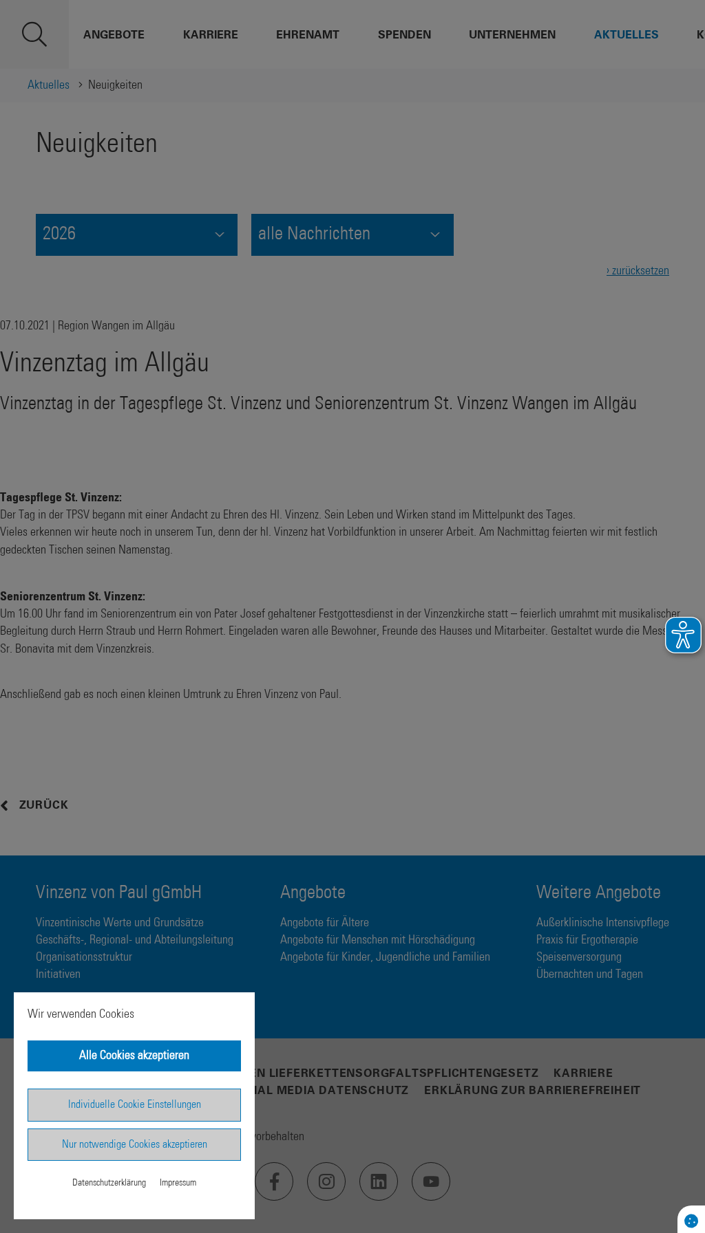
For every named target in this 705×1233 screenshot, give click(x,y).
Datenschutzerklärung (109, 1183)
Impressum (178, 1183)
